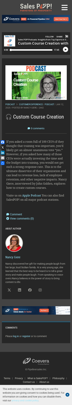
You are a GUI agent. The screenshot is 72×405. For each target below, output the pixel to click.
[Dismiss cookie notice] (67, 395)
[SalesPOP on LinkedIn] (19, 290)
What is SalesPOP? (37, 378)
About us (44, 382)
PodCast (49, 104)
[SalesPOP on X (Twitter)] (9, 290)
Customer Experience (31, 104)
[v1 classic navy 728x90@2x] (36, 19)
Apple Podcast (31, 195)
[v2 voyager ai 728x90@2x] (36, 310)
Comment (16, 214)
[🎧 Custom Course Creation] (36, 82)
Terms (7, 378)
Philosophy (58, 378)
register (26, 336)
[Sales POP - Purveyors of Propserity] (36, 7)
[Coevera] (36, 361)
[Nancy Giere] (14, 242)
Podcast (10, 104)
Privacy (19, 378)
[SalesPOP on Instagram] (40, 290)
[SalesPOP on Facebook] (30, 290)
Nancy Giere (30, 107)
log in (16, 336)
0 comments (37, 128)
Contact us (29, 382)
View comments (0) (22, 218)
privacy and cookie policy (25, 400)
